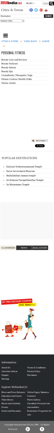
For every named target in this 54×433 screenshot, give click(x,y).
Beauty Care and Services (14, 59)
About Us (6, 367)
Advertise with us (9, 371)
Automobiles (33, 407)
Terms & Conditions (36, 367)
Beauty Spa (7, 71)
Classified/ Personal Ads (38, 403)
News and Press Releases (13, 392)
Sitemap (5, 378)
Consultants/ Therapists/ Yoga (16, 75)
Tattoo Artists (8, 82)
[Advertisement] (27, 28)
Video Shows (7, 399)
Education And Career (12, 395)
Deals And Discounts (11, 410)
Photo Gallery (33, 399)
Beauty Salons (8, 67)
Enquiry (5, 375)
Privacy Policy (33, 371)
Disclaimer (32, 375)
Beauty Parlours (9, 63)
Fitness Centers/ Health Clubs (16, 79)
